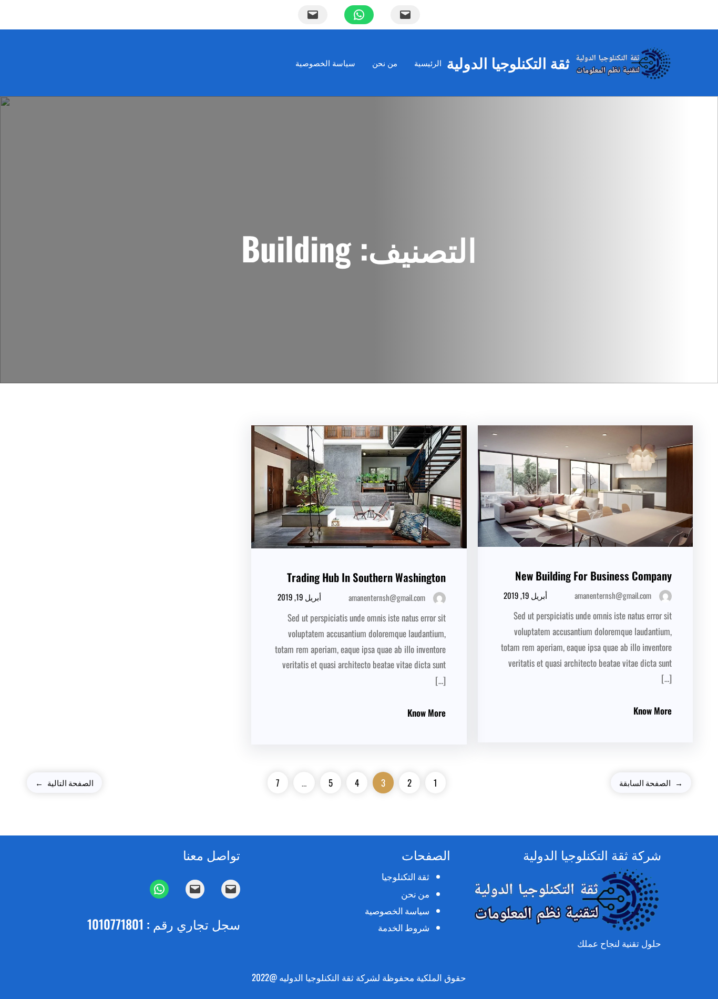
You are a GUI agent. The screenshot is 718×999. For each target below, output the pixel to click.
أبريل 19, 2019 (525, 595)
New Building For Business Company (593, 575)
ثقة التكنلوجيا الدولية (508, 62)
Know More (652, 710)
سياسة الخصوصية (397, 910)
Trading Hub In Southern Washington (366, 577)
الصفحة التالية (64, 782)
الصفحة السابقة (651, 782)
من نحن (415, 893)
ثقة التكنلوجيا (405, 876)
